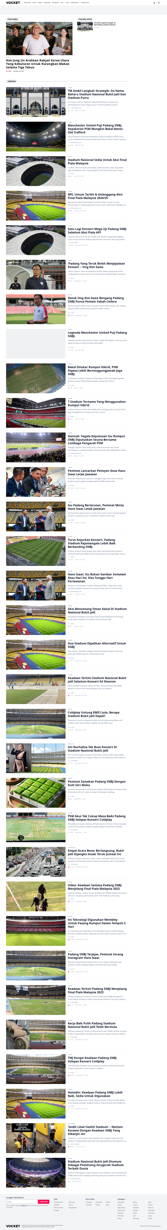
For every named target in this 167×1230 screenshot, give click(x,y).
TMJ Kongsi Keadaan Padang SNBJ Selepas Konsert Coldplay (92, 1059)
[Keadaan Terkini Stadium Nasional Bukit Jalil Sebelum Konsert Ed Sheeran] (36, 689)
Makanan (121, 1213)
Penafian (57, 1205)
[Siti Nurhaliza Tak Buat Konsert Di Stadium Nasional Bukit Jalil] (36, 758)
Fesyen (135, 1205)
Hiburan (71, 744)
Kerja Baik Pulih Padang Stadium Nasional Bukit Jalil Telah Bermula (92, 1025)
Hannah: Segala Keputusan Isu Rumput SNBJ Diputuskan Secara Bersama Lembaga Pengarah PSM (96, 439)
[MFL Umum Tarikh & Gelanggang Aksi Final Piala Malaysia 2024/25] (36, 206)
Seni (134, 1216)
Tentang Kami (58, 1202)
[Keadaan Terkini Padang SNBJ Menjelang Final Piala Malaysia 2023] (36, 1000)
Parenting (151, 1213)
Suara (150, 1216)
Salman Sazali (76, 1178)
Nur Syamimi (75, 1144)
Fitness (150, 1205)
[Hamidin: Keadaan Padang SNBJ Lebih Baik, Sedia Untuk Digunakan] (36, 1104)
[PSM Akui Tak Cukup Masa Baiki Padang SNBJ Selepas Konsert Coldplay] (36, 827)
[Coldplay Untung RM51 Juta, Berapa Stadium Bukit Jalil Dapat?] (36, 724)
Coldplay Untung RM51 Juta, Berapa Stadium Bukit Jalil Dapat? (93, 714)
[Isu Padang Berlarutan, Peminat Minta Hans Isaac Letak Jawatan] (36, 516)
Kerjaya (56, 1210)
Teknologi (47, 2)
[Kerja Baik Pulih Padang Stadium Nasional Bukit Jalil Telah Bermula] (36, 1035)
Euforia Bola (85, 2)
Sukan (34, 2)
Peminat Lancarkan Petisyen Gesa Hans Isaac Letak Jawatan (96, 472)
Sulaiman (74, 242)
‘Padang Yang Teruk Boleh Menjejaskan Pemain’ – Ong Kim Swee (96, 265)
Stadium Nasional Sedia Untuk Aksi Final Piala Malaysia (97, 161)
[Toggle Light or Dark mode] (154, 2)
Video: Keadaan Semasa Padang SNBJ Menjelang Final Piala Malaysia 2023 (95, 887)
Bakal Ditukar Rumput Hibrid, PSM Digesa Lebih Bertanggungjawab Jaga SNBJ (95, 370)
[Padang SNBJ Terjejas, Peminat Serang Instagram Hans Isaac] (36, 965)
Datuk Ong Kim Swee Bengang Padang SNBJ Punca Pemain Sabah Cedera (96, 299)
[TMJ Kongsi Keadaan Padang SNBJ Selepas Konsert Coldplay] (36, 1069)
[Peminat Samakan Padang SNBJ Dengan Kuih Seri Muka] (36, 793)
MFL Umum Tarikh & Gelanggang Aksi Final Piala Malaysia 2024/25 (95, 196)
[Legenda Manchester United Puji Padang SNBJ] (36, 344)
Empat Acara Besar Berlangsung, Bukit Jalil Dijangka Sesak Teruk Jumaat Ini (96, 852)
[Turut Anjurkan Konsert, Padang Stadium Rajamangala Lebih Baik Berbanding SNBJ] (36, 551)
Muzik (135, 1213)
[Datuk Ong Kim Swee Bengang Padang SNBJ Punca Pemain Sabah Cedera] (36, 309)
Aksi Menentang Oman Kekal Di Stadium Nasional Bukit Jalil (97, 610)
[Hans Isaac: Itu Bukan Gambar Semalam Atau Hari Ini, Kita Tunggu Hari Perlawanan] (36, 585)
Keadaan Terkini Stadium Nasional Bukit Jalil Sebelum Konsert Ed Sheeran (97, 679)
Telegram (23, 1205)
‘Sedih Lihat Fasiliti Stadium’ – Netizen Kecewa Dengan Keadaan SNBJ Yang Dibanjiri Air (95, 1130)
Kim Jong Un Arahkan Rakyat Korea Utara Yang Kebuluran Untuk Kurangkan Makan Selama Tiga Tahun (37, 63)
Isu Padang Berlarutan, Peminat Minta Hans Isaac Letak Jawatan (96, 507)
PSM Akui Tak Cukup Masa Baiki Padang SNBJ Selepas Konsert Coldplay (97, 818)
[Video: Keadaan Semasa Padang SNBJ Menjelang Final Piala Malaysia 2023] (36, 896)
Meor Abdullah (76, 108)
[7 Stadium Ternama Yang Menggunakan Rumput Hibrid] (36, 413)
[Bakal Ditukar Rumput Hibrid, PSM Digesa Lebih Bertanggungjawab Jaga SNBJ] (36, 378)
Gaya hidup (121, 1207)
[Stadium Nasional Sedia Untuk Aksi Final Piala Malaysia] (36, 171)
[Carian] (159, 2)
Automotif (55, 2)
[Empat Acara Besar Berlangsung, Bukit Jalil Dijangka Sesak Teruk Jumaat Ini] (36, 862)
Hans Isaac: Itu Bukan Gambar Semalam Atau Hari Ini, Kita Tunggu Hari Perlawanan (97, 577)
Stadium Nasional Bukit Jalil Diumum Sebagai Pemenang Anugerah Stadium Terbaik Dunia (96, 1164)
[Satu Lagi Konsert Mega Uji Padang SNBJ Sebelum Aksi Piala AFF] (36, 240)
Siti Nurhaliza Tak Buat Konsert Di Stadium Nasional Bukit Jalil (92, 748)
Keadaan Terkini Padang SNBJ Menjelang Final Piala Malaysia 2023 (97, 990)
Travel (40, 2)
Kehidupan (27, 2)
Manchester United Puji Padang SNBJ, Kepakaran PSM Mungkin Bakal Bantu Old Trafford (95, 128)
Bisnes (135, 1202)
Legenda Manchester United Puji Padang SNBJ (97, 334)
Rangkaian (74, 2)
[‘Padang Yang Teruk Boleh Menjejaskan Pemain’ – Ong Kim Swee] (36, 275)
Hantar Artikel (58, 1207)
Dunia (8, 57)
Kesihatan (151, 1210)
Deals (68, 2)
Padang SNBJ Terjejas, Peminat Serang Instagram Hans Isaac (95, 956)
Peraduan (121, 1216)
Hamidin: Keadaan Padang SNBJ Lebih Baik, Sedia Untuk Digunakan (95, 1094)
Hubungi (71, 1202)
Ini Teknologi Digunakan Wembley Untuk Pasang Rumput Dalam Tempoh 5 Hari (97, 923)
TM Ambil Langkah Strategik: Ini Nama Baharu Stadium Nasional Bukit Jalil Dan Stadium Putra (105, 25)
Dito (72, 173)
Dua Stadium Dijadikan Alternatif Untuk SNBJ (97, 645)
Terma (71, 1205)
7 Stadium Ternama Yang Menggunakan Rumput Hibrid (97, 403)
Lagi (61, 2)
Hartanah (136, 1207)
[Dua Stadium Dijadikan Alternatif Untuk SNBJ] (36, 655)
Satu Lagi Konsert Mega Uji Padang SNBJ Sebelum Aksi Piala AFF (97, 230)
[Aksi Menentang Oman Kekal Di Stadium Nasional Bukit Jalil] (36, 620)
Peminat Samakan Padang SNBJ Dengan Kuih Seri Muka (97, 783)
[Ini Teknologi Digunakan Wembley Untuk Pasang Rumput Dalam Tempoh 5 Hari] (36, 931)
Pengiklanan (73, 1207)
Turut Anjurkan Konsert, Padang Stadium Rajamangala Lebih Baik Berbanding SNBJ (92, 543)
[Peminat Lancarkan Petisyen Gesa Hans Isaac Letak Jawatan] (36, 482)
